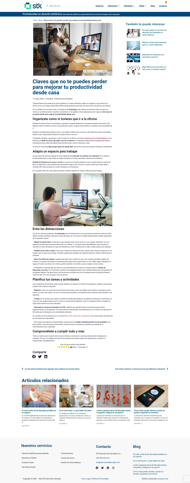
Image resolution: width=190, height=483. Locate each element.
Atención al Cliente (29, 458)
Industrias (128, 6)
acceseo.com (163, 479)
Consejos (49, 99)
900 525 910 (54, 6)
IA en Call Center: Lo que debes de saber (75, 410)
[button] (34, 356)
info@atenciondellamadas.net (108, 462)
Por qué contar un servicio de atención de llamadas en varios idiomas (154, 32)
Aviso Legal (86, 479)
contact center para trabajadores (78, 316)
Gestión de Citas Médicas (71, 462)
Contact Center (28, 462)
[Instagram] (113, 467)
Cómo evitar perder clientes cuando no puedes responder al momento (149, 411)
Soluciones (112, 6)
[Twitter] (102, 467)
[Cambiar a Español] (166, 2)
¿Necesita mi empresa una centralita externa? (153, 55)
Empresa (99, 6)
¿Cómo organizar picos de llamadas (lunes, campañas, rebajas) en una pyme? (113, 411)
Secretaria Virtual (28, 467)
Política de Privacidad (100, 479)
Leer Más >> (26, 426)
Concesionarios (67, 453)
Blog (153, 6)
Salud (141, 6)
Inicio (35, 20)
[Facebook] (97, 467)
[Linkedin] (107, 467)
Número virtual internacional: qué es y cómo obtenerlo (154, 43)
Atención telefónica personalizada (35, 453)
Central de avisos (67, 458)
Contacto (163, 6)
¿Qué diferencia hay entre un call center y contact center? (154, 68)
